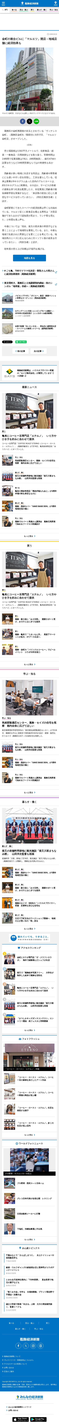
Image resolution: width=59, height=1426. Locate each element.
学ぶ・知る (54, 10)
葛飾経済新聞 (29, 3)
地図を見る (29, 258)
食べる (14, 10)
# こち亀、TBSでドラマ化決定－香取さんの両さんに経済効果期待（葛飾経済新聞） (29, 272)
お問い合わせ (9, 1368)
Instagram (33, 1346)
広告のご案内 (9, 1371)
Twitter (26, 1346)
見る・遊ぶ (24, 10)
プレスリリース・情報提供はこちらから (19, 1360)
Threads (40, 1346)
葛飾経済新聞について (12, 1356)
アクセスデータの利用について (15, 1364)
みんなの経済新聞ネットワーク (29, 1398)
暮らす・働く (42, 10)
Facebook (18, 1346)
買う (32, 10)
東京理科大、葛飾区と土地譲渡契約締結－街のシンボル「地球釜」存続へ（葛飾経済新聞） (28, 284)
